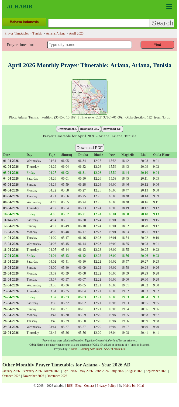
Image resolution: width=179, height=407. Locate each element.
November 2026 (33, 376)
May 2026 (86, 371)
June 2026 (102, 371)
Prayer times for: (20, 44)
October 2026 (11, 376)
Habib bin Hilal (133, 385)
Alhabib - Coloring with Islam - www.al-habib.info (97, 349)
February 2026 (32, 371)
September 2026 (156, 371)
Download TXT (112, 129)
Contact (89, 385)
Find (157, 44)
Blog (78, 385)
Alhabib (19, 6)
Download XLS (67, 129)
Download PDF (90, 147)
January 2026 (11, 371)
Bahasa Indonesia (24, 22)
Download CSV (90, 129)
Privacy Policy (106, 385)
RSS (70, 385)
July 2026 (117, 371)
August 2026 (134, 371)
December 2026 (57, 376)
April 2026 (69, 371)
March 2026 (52, 371)
